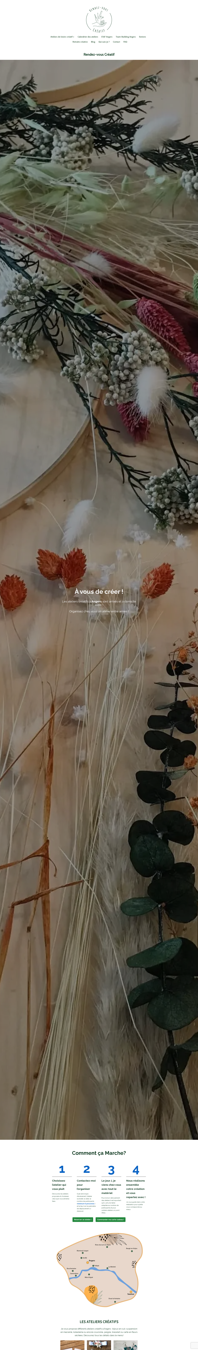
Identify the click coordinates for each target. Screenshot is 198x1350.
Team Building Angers (126, 37)
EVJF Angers (106, 37)
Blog (93, 42)
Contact (116, 42)
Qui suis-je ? (104, 42)
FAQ (125, 42)
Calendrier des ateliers (88, 37)
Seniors (142, 37)
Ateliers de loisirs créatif (62, 37)
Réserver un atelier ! (82, 1220)
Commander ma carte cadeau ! (110, 1220)
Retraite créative (80, 42)
